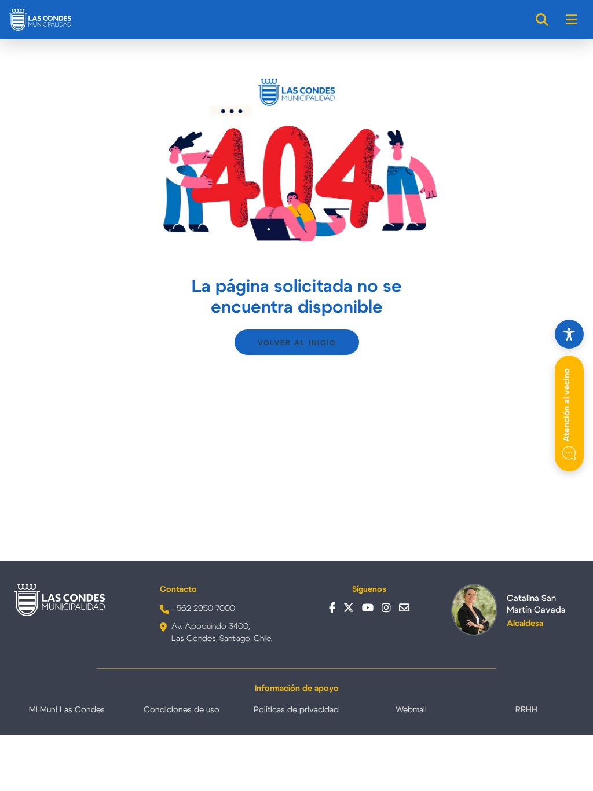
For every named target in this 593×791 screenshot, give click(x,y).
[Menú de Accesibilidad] (569, 334)
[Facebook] (332, 608)
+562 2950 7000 (204, 609)
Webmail (411, 710)
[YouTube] (368, 608)
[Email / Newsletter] (404, 608)
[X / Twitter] (348, 608)
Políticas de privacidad (296, 710)
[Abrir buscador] (542, 20)
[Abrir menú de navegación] (572, 20)
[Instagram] (386, 608)
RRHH (526, 710)
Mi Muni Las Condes (67, 710)
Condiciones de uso (181, 710)
